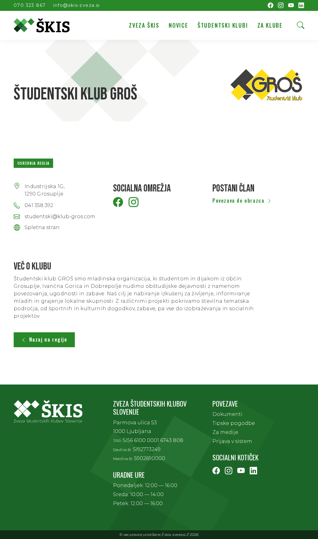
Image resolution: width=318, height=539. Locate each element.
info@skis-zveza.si (76, 5)
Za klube (270, 25)
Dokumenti (227, 414)
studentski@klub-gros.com (60, 216)
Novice (178, 25)
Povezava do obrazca (238, 200)
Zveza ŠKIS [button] (144, 25)
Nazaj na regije (48, 339)
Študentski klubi (223, 25)
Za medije (225, 432)
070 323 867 (30, 5)
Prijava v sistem (232, 441)
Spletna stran (42, 227)
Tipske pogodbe (233, 423)
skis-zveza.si (175, 534)
